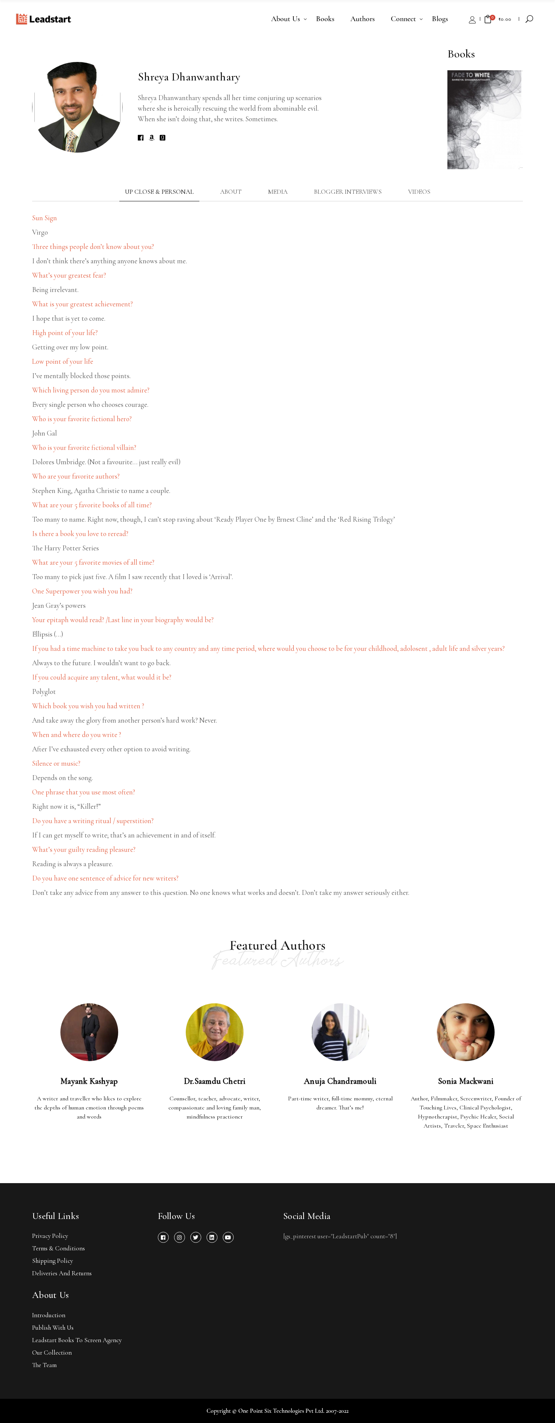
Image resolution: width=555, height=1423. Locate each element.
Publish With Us (53, 1328)
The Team (44, 1365)
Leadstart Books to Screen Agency (77, 1340)
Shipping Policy (52, 1261)
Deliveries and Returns (62, 1273)
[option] (485, 119)
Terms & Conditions (58, 1248)
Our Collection (52, 1353)
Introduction (48, 1315)
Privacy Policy (50, 1236)
